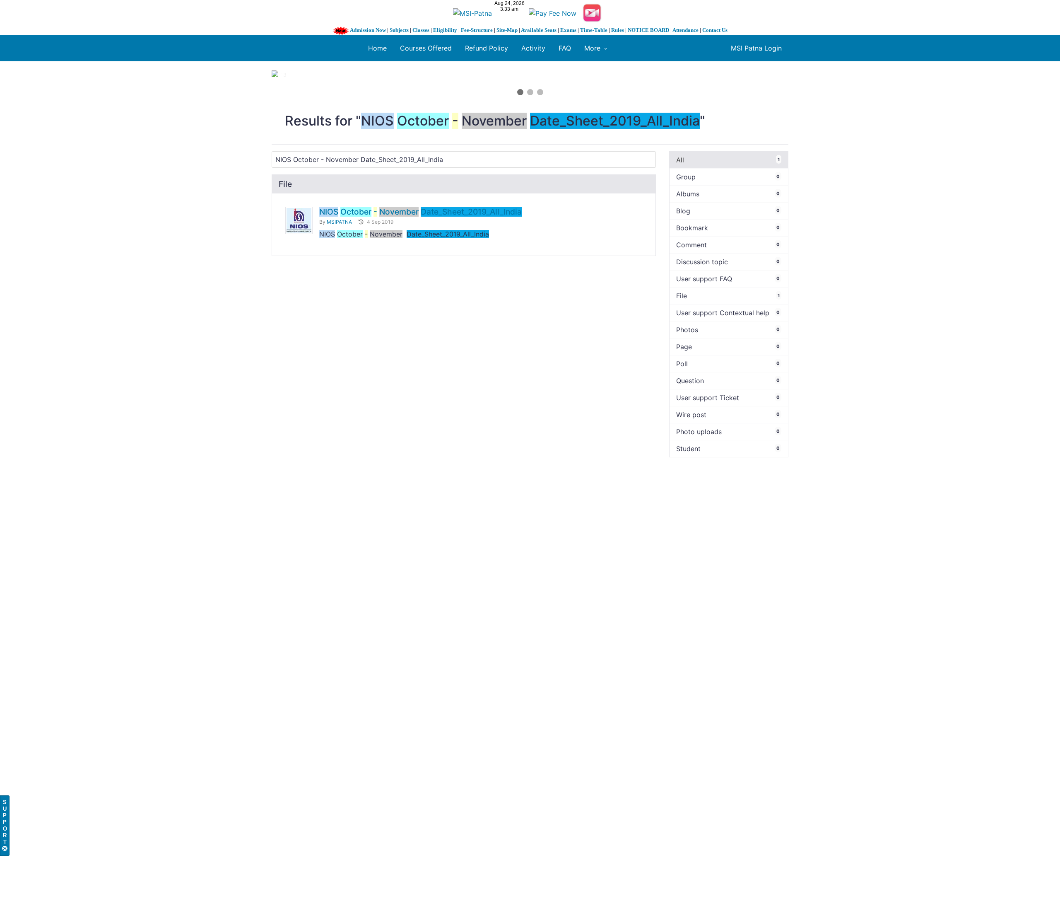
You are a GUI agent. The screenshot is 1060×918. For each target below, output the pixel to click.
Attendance (685, 30)
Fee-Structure (477, 30)
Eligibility (445, 30)
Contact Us (715, 30)
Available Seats (538, 30)
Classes (420, 30)
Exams (568, 30)
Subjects (399, 30)
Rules (617, 30)
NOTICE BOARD (648, 30)
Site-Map (507, 30)
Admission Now (368, 30)
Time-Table (593, 30)
